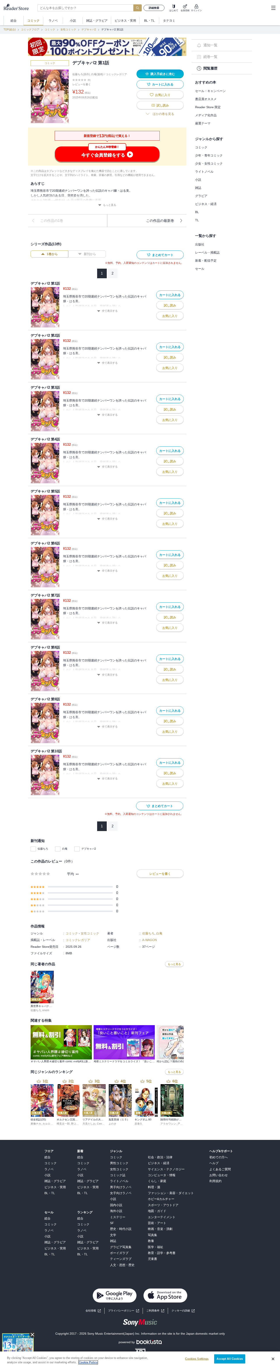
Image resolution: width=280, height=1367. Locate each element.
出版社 (199, 244)
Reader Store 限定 (208, 107)
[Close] (273, 1359)
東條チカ (36, 1123)
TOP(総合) (10, 29)
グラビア (201, 196)
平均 (70, 874)
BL (197, 212)
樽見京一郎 (63, 1123)
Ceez (100, 1123)
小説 (198, 179)
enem (45, 1010)
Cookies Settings (196, 1358)
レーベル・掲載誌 (207, 252)
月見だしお (89, 1123)
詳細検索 (154, 7)
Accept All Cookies (230, 1358)
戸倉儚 (181, 1123)
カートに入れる (162, 84)
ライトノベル (204, 171)
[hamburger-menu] (273, 8)
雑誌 (198, 188)
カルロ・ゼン (50, 1123)
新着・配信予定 (206, 260)
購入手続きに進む (162, 74)
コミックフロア (30, 29)
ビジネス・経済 (206, 204)
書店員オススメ (206, 99)
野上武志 (76, 1123)
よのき (112, 1123)
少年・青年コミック (209, 155)
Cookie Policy (88, 1362)
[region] (140, 1359)
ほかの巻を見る (163, 114)
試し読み (163, 105)
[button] (183, 1311)
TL (197, 220)
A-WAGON (149, 940)
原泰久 (138, 1123)
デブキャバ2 (88, 29)
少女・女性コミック (209, 163)
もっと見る (109, 205)
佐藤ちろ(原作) (81, 74)
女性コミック (68, 29)
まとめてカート (162, 255)
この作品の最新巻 (160, 221)
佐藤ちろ (43, 848)
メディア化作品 (206, 115)
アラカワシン (168, 1123)
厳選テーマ (202, 123)
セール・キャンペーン (210, 91)
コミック (50, 29)
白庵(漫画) (97, 74)
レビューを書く (81, 84)
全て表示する (110, 310)
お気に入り (162, 95)
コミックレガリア (116, 74)
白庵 (64, 848)
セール (199, 268)
